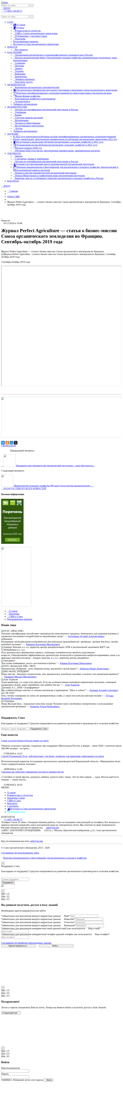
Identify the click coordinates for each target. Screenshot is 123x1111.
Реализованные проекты (25, 41)
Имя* (67, 916)
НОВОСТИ (12, 47)
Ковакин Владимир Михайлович (43, 644)
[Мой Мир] (11, 443)
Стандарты (12, 806)
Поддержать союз (16, 811)
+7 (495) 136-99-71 (13, 819)
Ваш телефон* (102, 934)
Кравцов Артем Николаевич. (45, 706)
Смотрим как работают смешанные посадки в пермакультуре (32, 772)
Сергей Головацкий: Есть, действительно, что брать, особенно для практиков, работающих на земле (52, 756)
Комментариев (8, 446)
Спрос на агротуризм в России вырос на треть (25, 740)
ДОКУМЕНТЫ (14, 153)
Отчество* (69, 922)
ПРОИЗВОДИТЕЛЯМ (17, 107)
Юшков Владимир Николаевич (76, 663)
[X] (15, 443)
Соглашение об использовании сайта (20, 853)
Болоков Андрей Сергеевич (104, 690)
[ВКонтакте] (3, 443)
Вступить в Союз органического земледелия (36, 44)
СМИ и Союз (14, 800)
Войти (55, 946)
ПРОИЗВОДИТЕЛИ (16, 85)
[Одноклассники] (7, 443)
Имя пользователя (10, 1068)
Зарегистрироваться (17, 946)
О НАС (10, 22)
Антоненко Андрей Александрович (86, 636)
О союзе (11, 792)
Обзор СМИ (13, 196)
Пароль (5, 1074)
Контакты (12, 803)
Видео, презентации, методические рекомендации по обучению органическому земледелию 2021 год (65, 139)
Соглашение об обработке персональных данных (26, 943)
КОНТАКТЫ (13, 181)
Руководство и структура (20, 795)
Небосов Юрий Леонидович (94, 668)
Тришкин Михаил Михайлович (20, 676)
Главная (13, 191)
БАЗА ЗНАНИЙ (14, 52)
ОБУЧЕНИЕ (12, 134)
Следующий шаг (10, 1013)
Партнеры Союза (16, 798)
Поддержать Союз (39, 729)
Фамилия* (69, 919)
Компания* (70, 925)
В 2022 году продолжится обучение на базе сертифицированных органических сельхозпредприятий (64, 136)
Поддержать (8, 882)
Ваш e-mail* (94, 928)
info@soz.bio (52, 827)
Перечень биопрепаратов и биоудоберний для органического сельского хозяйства (45, 858)
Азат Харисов (72, 685)
